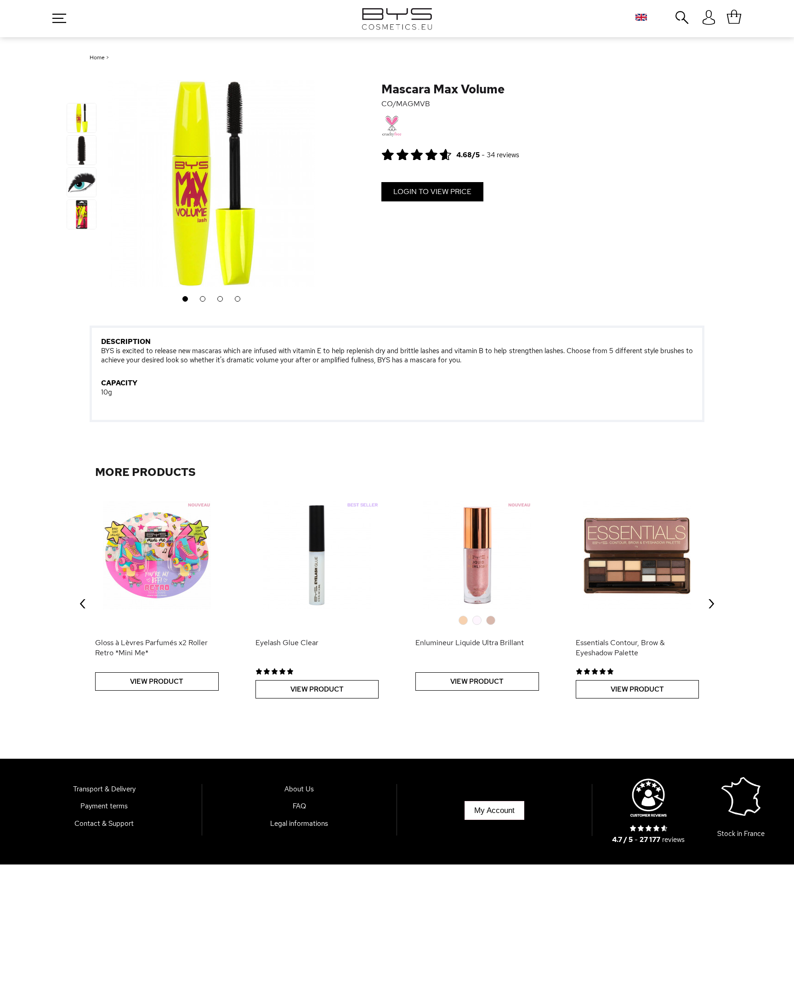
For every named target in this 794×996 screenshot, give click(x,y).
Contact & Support (104, 823)
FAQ (299, 806)
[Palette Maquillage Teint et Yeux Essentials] (637, 555)
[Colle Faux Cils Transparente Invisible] (317, 555)
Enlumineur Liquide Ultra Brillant (469, 642)
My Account (494, 810)
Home (97, 57)
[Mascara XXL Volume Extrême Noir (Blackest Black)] (81, 118)
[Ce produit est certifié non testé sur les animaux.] (391, 126)
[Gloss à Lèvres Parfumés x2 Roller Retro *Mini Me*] (157, 555)
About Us (299, 789)
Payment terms (104, 806)
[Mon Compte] (708, 18)
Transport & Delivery (104, 789)
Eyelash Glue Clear (286, 642)
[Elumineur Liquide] (477, 555)
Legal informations (299, 823)
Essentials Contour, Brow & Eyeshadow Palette (620, 648)
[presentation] (82, 602)
